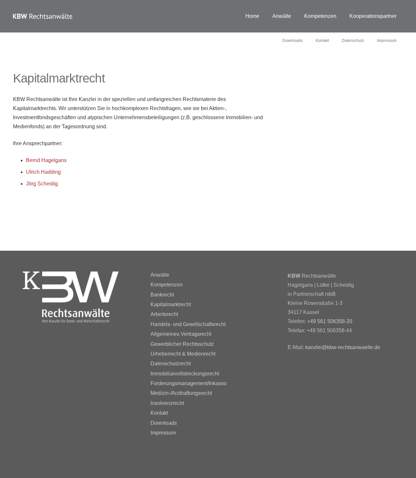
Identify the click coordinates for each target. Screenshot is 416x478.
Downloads (163, 423)
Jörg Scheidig (42, 183)
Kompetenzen (166, 284)
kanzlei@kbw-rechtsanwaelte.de (342, 347)
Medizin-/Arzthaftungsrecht (181, 393)
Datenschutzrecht (170, 363)
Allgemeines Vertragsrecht (180, 334)
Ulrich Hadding (43, 172)
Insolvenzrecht (167, 403)
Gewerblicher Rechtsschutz (182, 344)
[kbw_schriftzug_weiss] (42, 16)
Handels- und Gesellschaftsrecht (188, 324)
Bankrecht (162, 294)
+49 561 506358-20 (329, 321)
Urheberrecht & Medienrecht (182, 354)
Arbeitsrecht (164, 314)
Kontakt (159, 413)
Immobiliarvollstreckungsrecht (184, 373)
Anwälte (159, 275)
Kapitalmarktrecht (170, 304)
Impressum (163, 432)
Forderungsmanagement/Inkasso (188, 383)
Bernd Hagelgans (46, 160)
